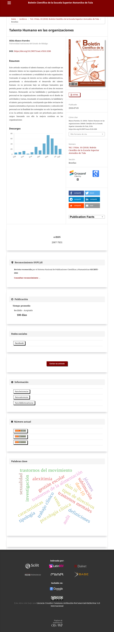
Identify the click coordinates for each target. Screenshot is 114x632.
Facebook (19, 343)
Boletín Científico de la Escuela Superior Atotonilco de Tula (60, 2)
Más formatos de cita (78, 134)
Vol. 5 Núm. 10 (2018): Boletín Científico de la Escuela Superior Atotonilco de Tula (64, 19)
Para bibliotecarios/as (24, 403)
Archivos (23, 19)
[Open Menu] (9, 3)
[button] (76, 193)
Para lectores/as (21, 391)
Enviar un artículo (57, 363)
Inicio (13, 19)
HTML (75, 94)
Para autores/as (21, 397)
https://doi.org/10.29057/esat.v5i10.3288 (32, 51)
